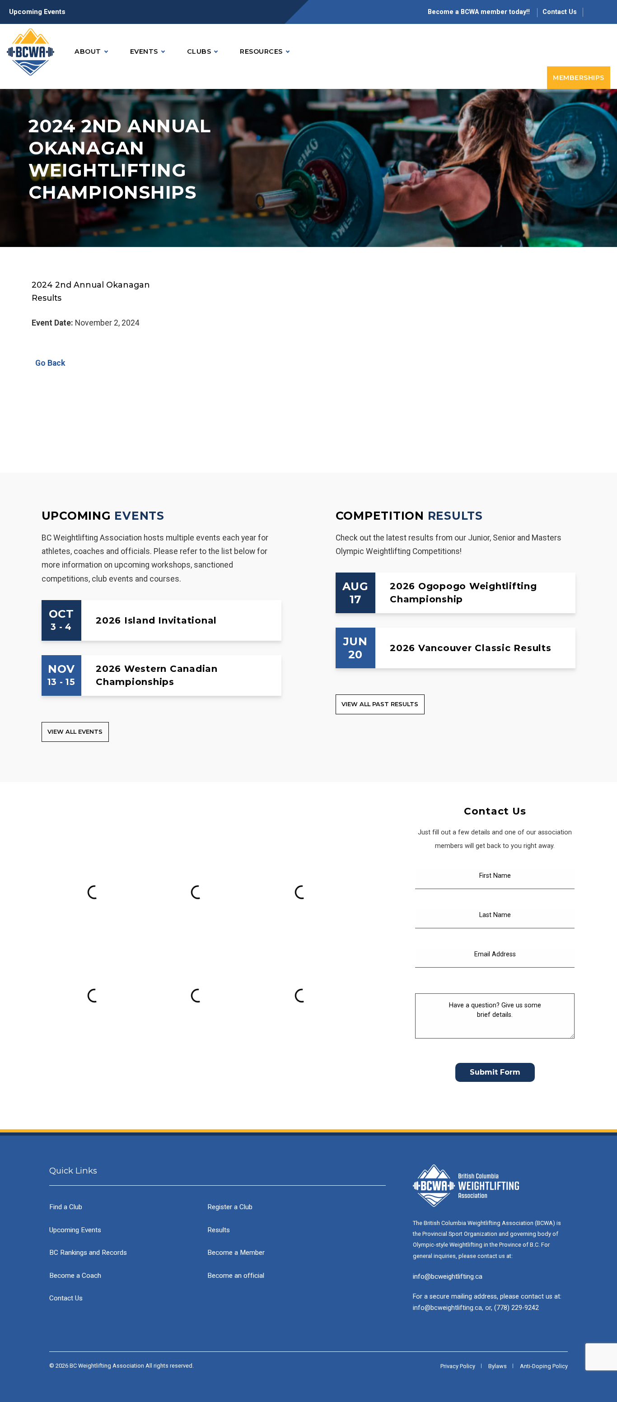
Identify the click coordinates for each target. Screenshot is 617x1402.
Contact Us (559, 12)
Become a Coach (75, 1276)
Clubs (199, 51)
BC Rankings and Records (88, 1252)
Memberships (578, 78)
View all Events (75, 731)
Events (144, 51)
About (88, 51)
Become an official (235, 1276)
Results (455, 515)
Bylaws (497, 1366)
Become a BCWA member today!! (480, 12)
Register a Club (229, 1207)
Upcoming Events (37, 12)
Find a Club (65, 1207)
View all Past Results (379, 704)
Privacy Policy (457, 1366)
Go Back (48, 363)
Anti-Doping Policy (544, 1366)
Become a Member (236, 1252)
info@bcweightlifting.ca (447, 1276)
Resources (261, 51)
